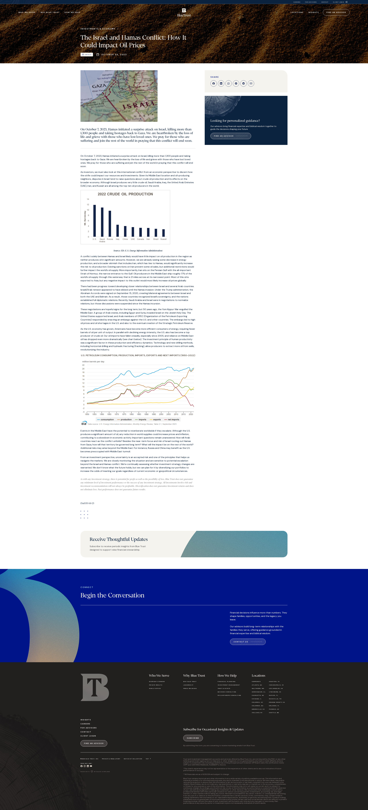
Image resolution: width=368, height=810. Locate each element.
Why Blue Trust (190, 681)
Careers (85, 724)
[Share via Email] (251, 83)
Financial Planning (226, 681)
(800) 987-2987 (86, 763)
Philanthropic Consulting (229, 695)
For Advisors (88, 728)
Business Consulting (227, 691)
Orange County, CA (277, 702)
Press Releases (190, 688)
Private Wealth (155, 685)
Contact (85, 732)
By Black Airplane (102, 771)
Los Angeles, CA (276, 688)
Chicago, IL (257, 698)
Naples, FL (273, 695)
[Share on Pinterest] (236, 83)
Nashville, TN (275, 698)
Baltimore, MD (258, 688)
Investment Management (229, 685)
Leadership (188, 685)
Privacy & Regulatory (111, 758)
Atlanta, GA (257, 685)
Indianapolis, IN (276, 685)
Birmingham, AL (259, 691)
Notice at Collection (133, 758)
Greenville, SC (258, 709)
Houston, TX (274, 681)
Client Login (88, 736)
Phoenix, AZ (274, 709)
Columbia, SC (257, 702)
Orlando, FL (274, 705)
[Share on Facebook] (213, 83)
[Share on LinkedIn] (221, 83)
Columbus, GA (257, 705)
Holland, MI (257, 712)
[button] (27, 12)
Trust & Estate (224, 688)
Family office (155, 688)
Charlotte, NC (258, 695)
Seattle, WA (274, 712)
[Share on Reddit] (243, 83)
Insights (85, 720)
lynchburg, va (275, 691)
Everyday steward (157, 681)
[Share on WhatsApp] (228, 83)
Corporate (256, 681)
